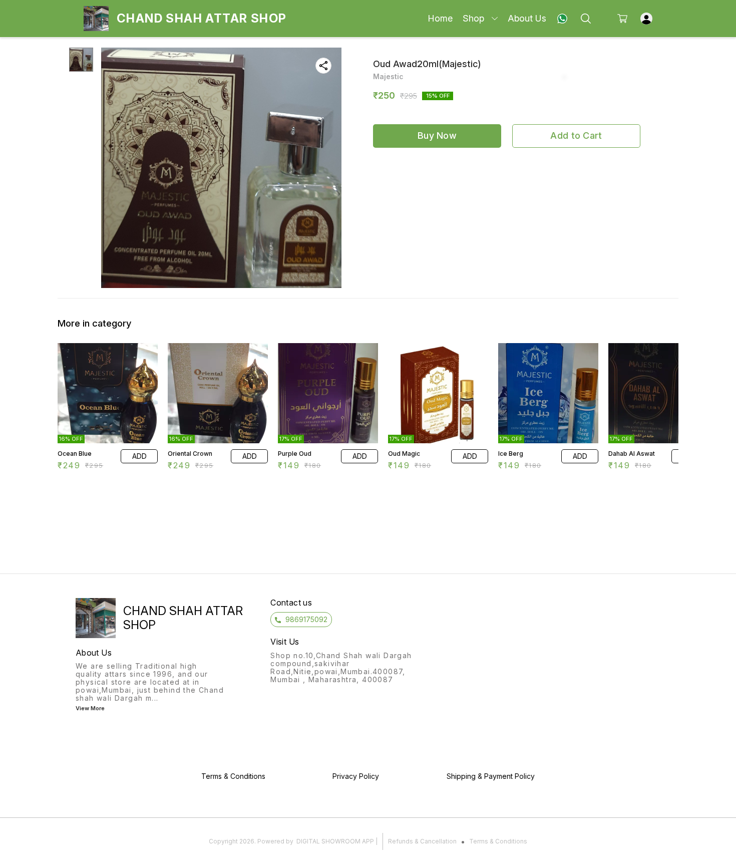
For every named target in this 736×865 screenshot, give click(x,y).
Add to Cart (576, 135)
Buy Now (437, 135)
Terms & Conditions (498, 841)
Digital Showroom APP (335, 841)
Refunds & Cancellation (422, 841)
